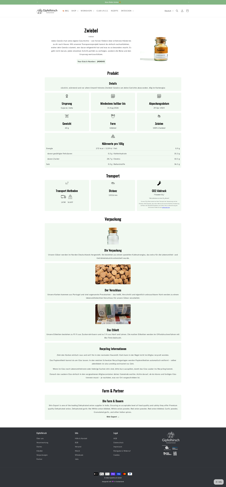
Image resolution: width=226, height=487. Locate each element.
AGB (115, 439)
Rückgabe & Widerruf (122, 451)
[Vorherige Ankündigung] (37, 2)
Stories (39, 447)
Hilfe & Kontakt (81, 439)
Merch (77, 451)
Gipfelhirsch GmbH (115, 478)
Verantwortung (42, 443)
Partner (39, 459)
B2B (76, 443)
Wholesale (79, 455)
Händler (39, 451)
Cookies (116, 455)
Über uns (40, 439)
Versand (78, 447)
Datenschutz (118, 443)
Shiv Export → (113, 416)
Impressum (117, 447)
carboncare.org (166, 207)
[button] (74, 10)
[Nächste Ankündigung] (188, 2)
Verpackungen (42, 455)
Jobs (77, 459)
